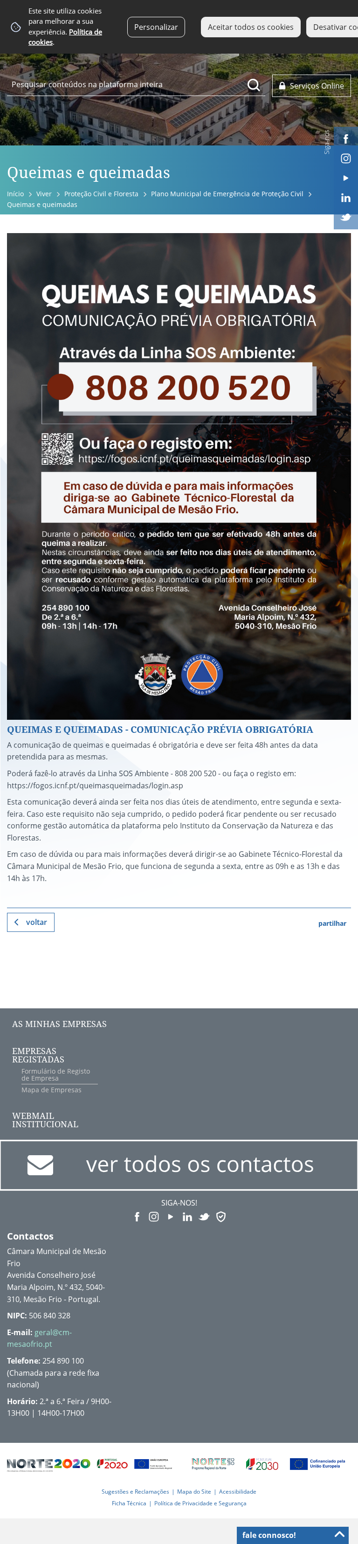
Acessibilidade (237, 1492)
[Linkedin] (345, 197)
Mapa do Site (194, 1492)
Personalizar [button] (156, 27)
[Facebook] (345, 138)
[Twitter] (345, 216)
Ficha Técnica (129, 1503)
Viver (44, 193)
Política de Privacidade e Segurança (200, 1503)
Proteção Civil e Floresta (101, 193)
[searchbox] (136, 84)
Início (15, 193)
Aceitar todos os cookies (251, 27)
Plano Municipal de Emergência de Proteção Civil (227, 193)
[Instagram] (345, 157)
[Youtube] (345, 177)
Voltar (36, 922)
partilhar (332, 923)
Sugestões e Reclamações (135, 1492)
